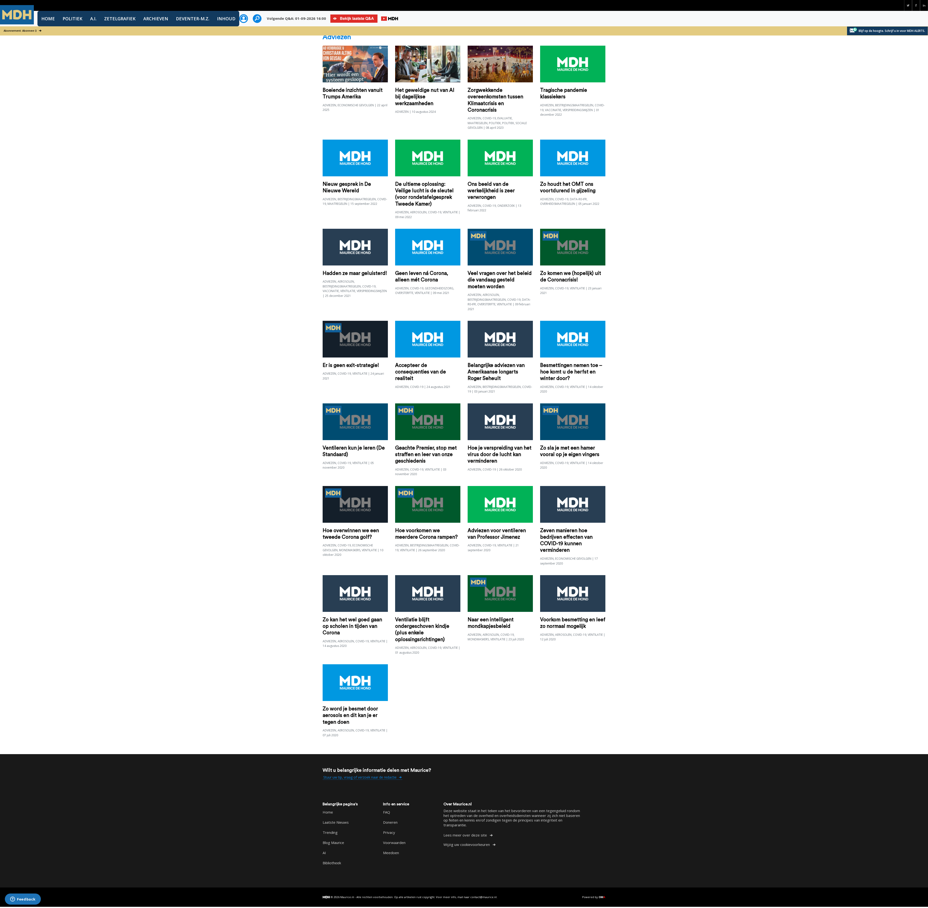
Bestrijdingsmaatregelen (574, 105)
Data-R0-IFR (578, 199)
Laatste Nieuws (336, 822)
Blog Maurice (333, 842)
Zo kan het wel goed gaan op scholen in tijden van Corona (352, 626)
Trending (330, 832)
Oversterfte (404, 293)
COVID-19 (489, 118)
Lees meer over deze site (465, 835)
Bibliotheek (332, 862)
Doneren (390, 822)
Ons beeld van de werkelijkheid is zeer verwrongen (491, 191)
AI (324, 852)
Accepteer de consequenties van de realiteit (420, 372)
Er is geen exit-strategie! (351, 365)
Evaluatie (504, 118)
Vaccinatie (553, 110)
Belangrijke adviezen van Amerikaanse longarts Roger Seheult (496, 372)
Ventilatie (450, 212)
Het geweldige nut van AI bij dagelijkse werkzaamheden (424, 97)
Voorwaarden (394, 842)
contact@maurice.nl (483, 897)
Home (48, 18)
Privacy (389, 832)
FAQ (386, 812)
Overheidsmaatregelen (557, 204)
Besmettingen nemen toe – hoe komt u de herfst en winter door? (571, 372)
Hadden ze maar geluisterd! (355, 273)
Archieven (155, 18)
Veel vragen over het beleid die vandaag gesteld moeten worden (500, 280)
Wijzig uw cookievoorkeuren (467, 844)
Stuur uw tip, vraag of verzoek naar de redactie (360, 777)
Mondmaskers (349, 550)
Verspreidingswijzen (578, 110)
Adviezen (329, 105)
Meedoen (391, 852)
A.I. (93, 18)
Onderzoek (506, 206)
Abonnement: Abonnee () (20, 30)
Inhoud (226, 18)
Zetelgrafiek (120, 18)
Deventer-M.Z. (192, 18)
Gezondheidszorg (439, 288)
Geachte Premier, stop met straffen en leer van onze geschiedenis (426, 454)
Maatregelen (477, 123)
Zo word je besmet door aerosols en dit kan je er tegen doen (350, 715)
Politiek (72, 18)
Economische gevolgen (356, 105)
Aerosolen (418, 212)
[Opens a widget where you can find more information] (23, 900)
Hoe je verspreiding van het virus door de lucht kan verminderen (499, 454)
